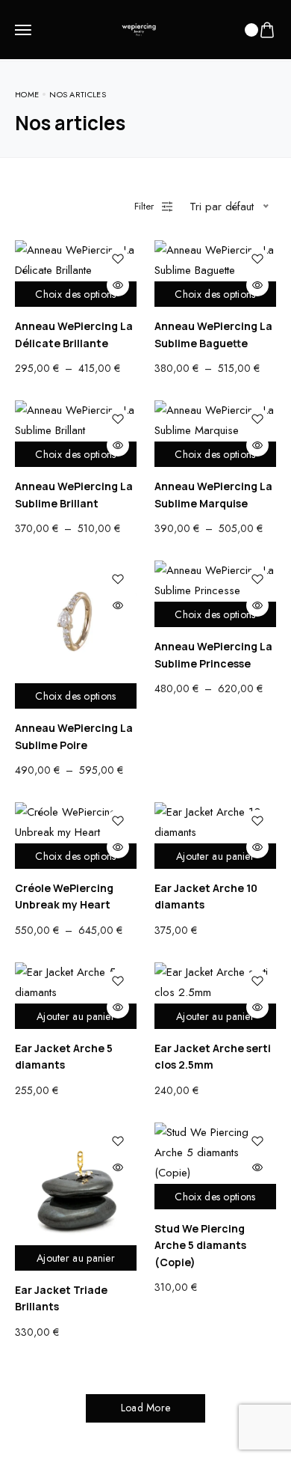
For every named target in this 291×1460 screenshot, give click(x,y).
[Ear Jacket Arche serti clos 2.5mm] (215, 982)
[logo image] (138, 28)
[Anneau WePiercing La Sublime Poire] (76, 621)
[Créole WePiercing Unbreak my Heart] (76, 822)
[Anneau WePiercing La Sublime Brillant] (76, 420)
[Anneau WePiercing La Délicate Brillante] (76, 260)
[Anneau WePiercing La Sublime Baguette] (215, 260)
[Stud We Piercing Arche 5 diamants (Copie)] (215, 1153)
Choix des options (75, 294)
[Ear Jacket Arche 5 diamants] (76, 982)
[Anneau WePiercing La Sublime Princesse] (215, 581)
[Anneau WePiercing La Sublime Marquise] (215, 420)
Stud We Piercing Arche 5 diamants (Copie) (200, 1245)
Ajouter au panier (215, 856)
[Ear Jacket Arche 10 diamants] (215, 822)
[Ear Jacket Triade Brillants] (76, 1183)
